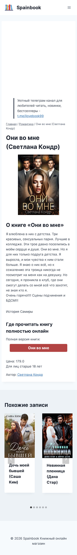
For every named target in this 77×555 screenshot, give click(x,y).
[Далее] (65, 459)
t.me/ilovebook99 (30, 116)
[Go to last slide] (11, 459)
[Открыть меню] (69, 7)
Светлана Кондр (30, 375)
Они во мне (38, 348)
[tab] (31, 507)
